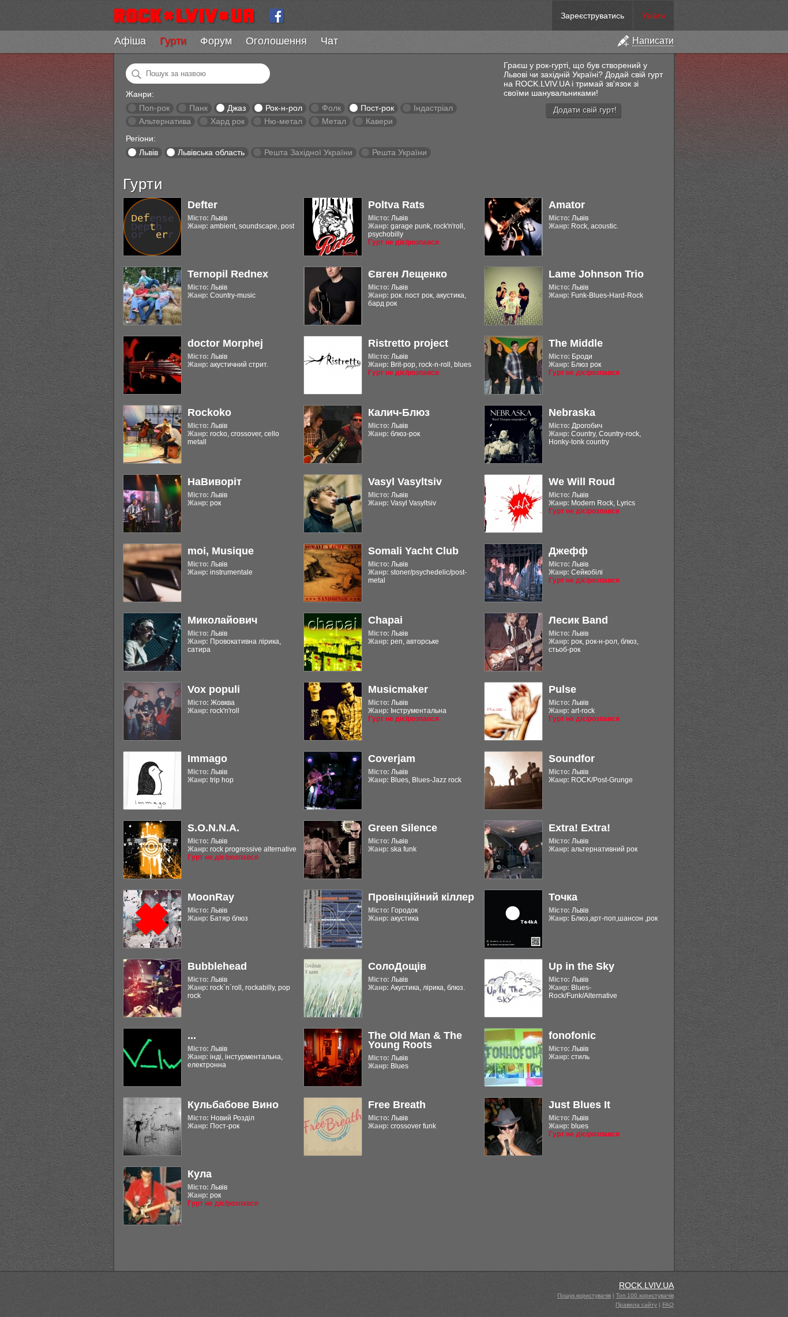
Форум (216, 41)
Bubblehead (217, 966)
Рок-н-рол (283, 107)
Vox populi (213, 689)
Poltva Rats (396, 205)
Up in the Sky (581, 966)
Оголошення (276, 41)
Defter (202, 205)
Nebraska (572, 412)
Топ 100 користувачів (645, 1295)
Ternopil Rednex (227, 274)
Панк (198, 107)
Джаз (236, 107)
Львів (148, 152)
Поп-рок (154, 107)
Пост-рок (377, 107)
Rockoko (209, 412)
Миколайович (222, 620)
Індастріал (433, 107)
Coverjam (391, 758)
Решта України (399, 152)
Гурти (173, 41)
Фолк (331, 107)
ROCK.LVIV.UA (646, 1285)
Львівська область (211, 152)
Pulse (562, 689)
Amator (567, 205)
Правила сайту (636, 1304)
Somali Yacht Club (413, 551)
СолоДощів (397, 966)
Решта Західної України (308, 152)
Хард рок (228, 121)
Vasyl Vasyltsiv (405, 481)
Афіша (130, 41)
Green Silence (402, 828)
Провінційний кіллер (421, 897)
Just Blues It (579, 1104)
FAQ (668, 1304)
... (191, 1035)
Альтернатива (165, 121)
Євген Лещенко (407, 274)
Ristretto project (408, 343)
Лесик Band (578, 620)
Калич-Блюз (399, 412)
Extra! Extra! (579, 828)
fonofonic (572, 1035)
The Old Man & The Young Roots (415, 1040)
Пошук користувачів (584, 1295)
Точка (563, 897)
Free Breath (397, 1104)
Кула (199, 1174)
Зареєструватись (592, 15)
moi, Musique (220, 551)
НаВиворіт (214, 481)
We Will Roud (582, 481)
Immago (207, 758)
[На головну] (189, 16)
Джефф (568, 551)
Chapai (385, 620)
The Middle (576, 343)
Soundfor (572, 758)
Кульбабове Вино (233, 1104)
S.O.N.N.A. (213, 828)
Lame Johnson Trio (596, 274)
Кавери (379, 121)
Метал (334, 121)
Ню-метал (283, 121)
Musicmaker (398, 689)
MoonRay (210, 897)
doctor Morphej (225, 343)
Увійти (653, 15)
